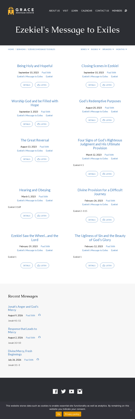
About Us (54, 11)
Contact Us (102, 11)
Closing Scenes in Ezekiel (100, 66)
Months (120, 49)
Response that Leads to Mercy (22, 330)
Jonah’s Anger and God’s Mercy (23, 308)
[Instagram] (79, 391)
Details (26, 85)
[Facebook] (55, 391)
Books (94, 49)
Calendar (86, 11)
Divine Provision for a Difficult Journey (100, 192)
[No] (131, 410)
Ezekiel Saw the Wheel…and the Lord (34, 238)
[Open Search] (126, 11)
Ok (58, 414)
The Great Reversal (35, 140)
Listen (43, 85)
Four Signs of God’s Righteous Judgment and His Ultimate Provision (100, 144)
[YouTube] (71, 391)
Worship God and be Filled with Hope (35, 103)
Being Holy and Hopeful (35, 66)
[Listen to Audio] (39, 315)
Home (11, 49)
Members (117, 11)
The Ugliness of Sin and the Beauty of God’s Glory (100, 238)
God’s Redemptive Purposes (100, 101)
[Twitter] (63, 391)
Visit (65, 11)
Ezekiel (49, 76)
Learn (74, 11)
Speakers (107, 49)
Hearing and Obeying (34, 190)
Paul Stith (46, 72)
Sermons (21, 49)
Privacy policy (72, 414)
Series (84, 49)
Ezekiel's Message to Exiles (41, 49)
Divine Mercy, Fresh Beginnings (20, 352)
